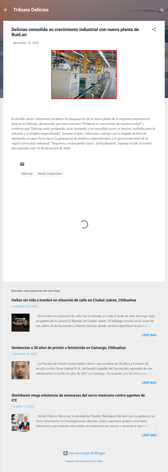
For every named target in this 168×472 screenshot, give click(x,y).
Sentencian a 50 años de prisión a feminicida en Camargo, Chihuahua (68, 348)
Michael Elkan (96, 461)
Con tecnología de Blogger (86, 453)
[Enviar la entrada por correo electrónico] (22, 165)
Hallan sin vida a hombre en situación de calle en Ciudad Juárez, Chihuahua (73, 300)
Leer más (149, 335)
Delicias (27, 174)
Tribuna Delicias (31, 10)
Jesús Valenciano (50, 174)
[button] (154, 30)
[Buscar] (162, 11)
